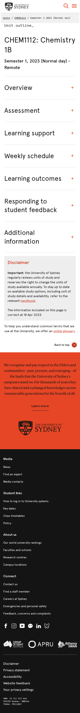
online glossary (64, 331)
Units (6, 17)
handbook (28, 301)
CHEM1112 (20, 17)
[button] (66, 6)
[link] (40, 467)
